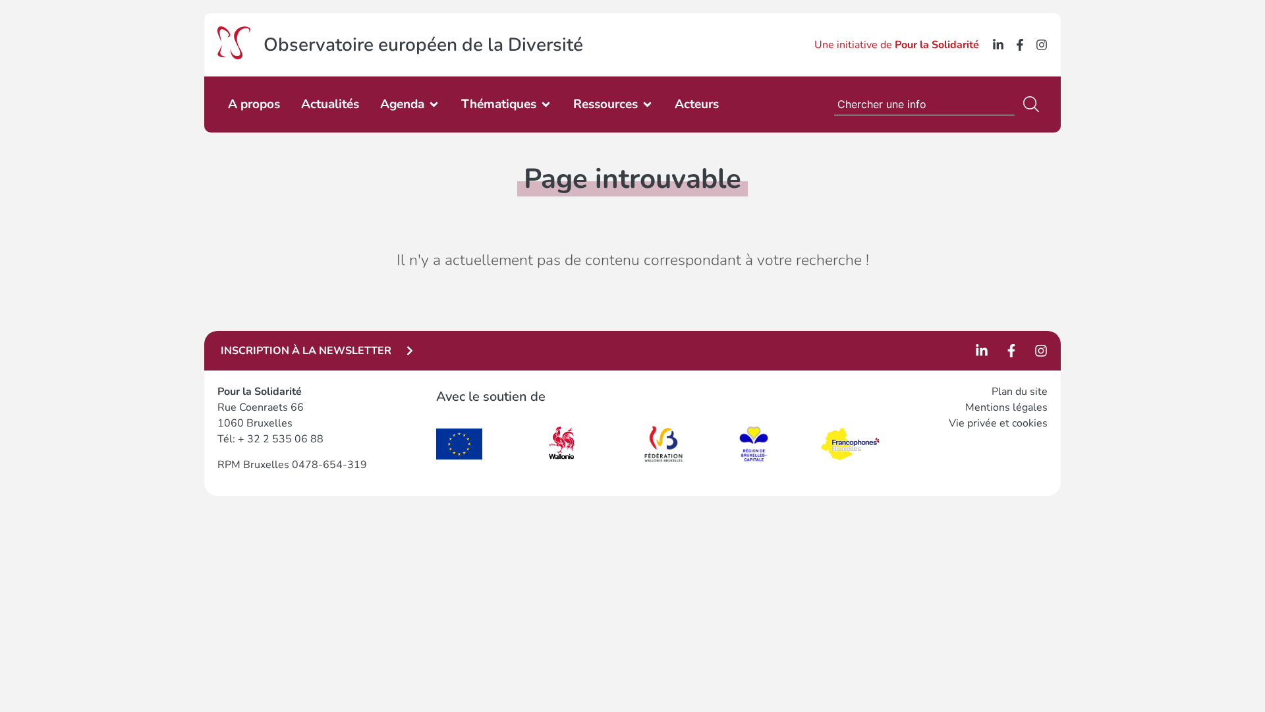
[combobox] (924, 104)
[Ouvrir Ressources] (647, 104)
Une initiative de (896, 45)
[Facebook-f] (1020, 45)
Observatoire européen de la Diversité (423, 44)
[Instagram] (1042, 45)
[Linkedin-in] (998, 45)
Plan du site (1020, 391)
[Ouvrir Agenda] (434, 104)
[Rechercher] (1034, 104)
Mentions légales (1006, 407)
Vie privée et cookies (998, 423)
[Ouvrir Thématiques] (546, 104)
